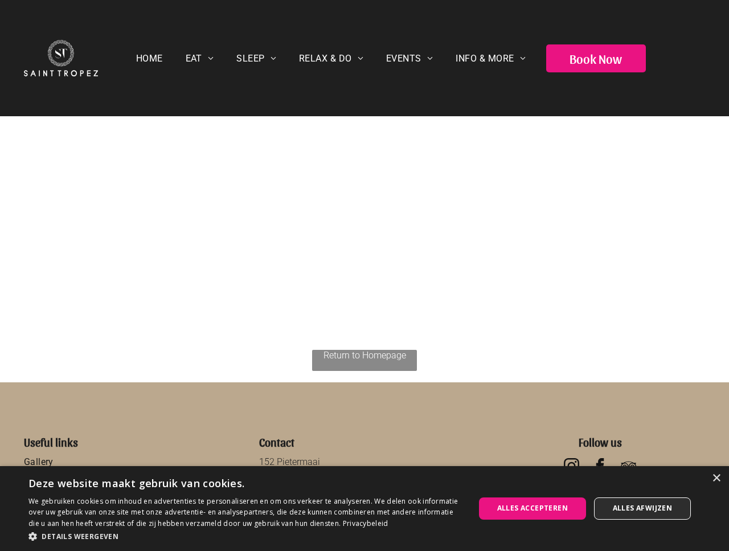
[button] (245, 535)
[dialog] (364, 508)
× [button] (716, 478)
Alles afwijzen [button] (643, 508)
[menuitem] (149, 58)
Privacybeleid (365, 523)
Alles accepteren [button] (532, 508)
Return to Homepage (364, 355)
